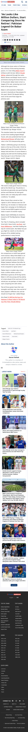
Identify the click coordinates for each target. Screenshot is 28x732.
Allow (16, 18)
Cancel (23, 18)
